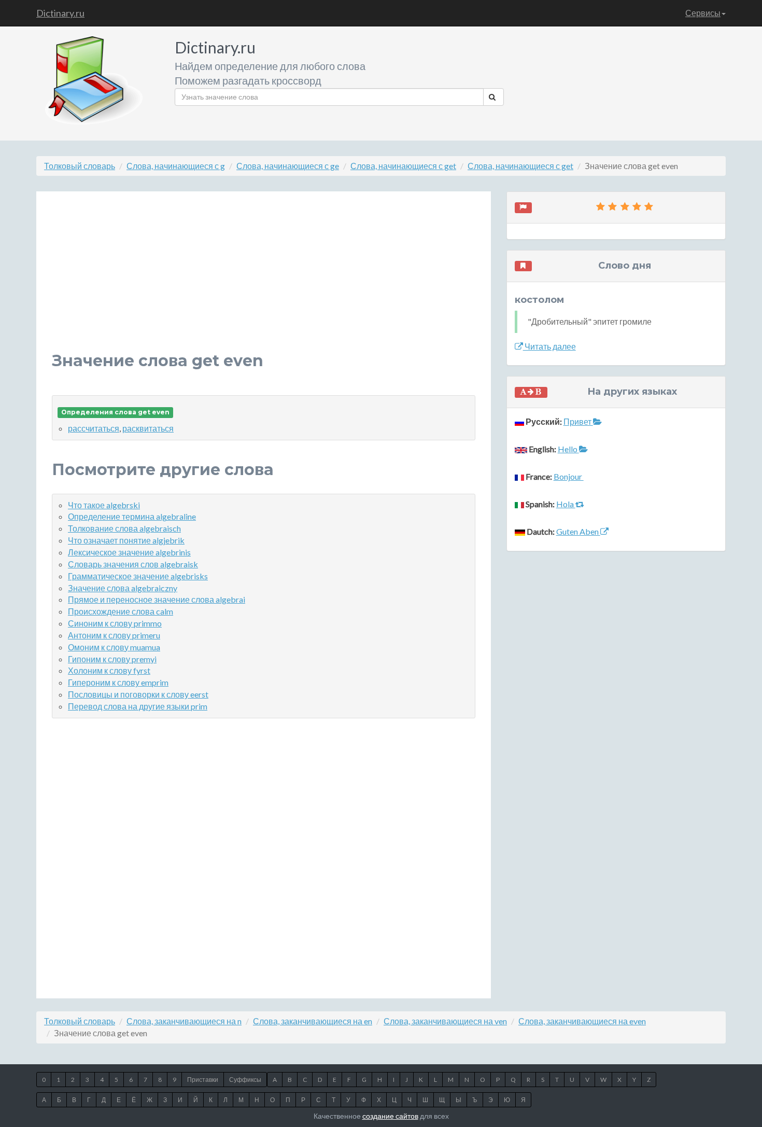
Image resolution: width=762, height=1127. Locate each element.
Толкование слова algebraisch (124, 528)
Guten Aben (578, 531)
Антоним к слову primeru (114, 635)
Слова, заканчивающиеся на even (582, 1021)
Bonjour (569, 476)
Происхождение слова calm (120, 611)
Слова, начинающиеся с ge (287, 166)
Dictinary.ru (60, 13)
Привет (578, 421)
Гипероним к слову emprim (118, 682)
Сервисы (703, 13)
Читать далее (549, 346)
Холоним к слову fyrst (109, 670)
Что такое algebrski (104, 505)
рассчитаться (93, 428)
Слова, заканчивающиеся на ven (445, 1021)
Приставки (202, 1079)
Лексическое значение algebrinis (129, 552)
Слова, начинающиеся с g (175, 166)
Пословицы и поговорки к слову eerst (138, 694)
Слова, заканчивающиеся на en (312, 1021)
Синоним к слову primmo (115, 623)
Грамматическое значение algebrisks (138, 576)
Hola (565, 504)
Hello (568, 449)
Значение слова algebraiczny (122, 588)
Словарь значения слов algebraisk (133, 564)
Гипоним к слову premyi (112, 659)
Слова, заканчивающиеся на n (184, 1021)
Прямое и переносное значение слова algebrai (156, 599)
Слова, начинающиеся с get (403, 166)
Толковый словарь (79, 166)
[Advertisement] (263, 279)
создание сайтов (390, 1115)
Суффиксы (245, 1079)
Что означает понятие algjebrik (126, 540)
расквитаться (148, 428)
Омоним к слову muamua (114, 647)
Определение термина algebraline (132, 516)
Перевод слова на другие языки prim (137, 706)
